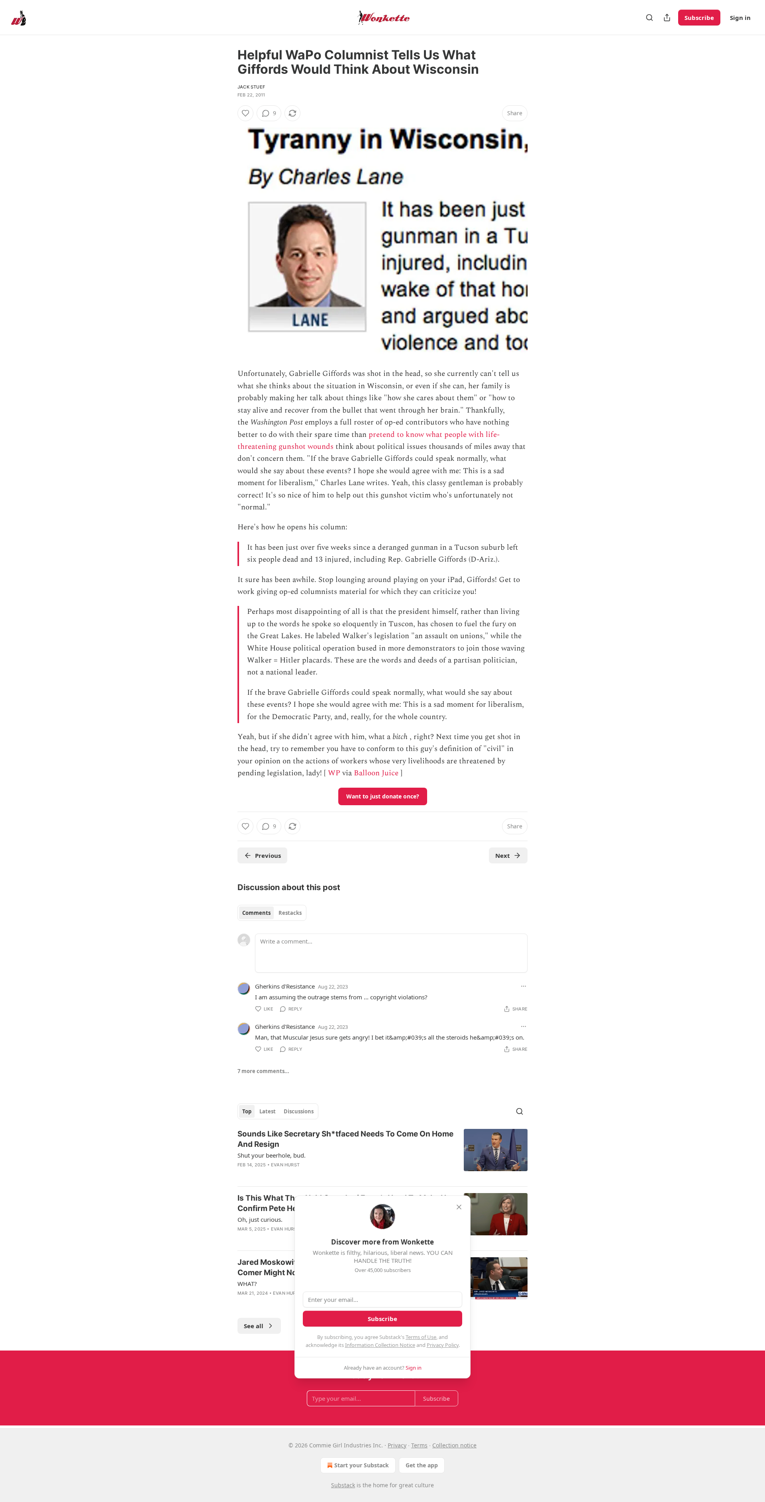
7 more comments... (263, 1071)
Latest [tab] (267, 1111)
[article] (382, 1154)
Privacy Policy (443, 1345)
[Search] (649, 18)
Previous (268, 855)
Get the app (422, 1465)
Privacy (397, 1445)
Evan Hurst (285, 1165)
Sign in (740, 18)
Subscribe (699, 18)
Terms (419, 1445)
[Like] (245, 113)
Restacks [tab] (290, 912)
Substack (343, 1485)
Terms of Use (421, 1337)
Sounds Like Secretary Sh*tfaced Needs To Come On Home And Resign (345, 1139)
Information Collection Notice (380, 1345)
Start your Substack (361, 1465)
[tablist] (271, 913)
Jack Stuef (251, 87)
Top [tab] (246, 1111)
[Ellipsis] (523, 986)
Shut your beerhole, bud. (271, 1155)
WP (334, 773)
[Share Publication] (667, 18)
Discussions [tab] (299, 1111)
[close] (459, 1207)
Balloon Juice (376, 773)
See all (253, 1326)
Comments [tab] (256, 912)
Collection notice (454, 1445)
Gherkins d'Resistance (285, 986)
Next (502, 855)
